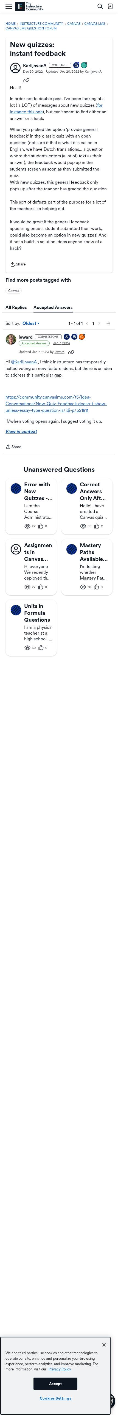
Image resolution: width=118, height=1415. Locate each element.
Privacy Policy (60, 1369)
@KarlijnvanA (24, 361)
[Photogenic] (67, 337)
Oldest (30, 324)
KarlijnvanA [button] (35, 65)
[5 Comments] (84, 65)
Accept (55, 1383)
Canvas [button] (13, 291)
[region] (55, 1376)
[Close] (104, 1345)
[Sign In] (110, 6)
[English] (29, 6)
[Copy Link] (26, 79)
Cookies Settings (55, 1398)
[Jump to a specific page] (108, 323)
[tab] (16, 307)
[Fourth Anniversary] (76, 65)
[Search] (100, 6)
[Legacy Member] (74, 337)
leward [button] (26, 337)
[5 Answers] (82, 337)
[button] (15, 67)
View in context (21, 431)
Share (18, 265)
